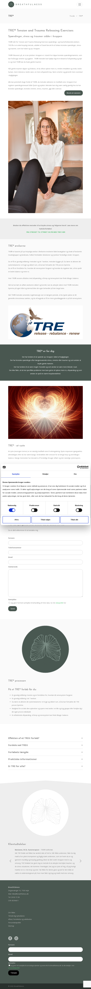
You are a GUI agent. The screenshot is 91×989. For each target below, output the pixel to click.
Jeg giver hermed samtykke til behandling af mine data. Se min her (38, 603)
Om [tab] (75, 474)
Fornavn (11, 538)
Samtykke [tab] (16, 474)
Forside (72, 16)
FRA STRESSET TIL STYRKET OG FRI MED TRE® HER (45, 232)
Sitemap (11, 926)
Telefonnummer (14, 548)
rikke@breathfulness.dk (20, 894)
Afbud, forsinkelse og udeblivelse (20, 919)
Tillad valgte (45, 520)
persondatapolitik (14, 968)
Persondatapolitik (14, 923)
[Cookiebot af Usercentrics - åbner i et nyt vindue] (78, 467)
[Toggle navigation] (80, 4)
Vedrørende (13, 567)
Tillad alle (74, 520)
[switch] (34, 510)
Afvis (17, 520)
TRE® (81, 16)
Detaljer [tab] (46, 474)
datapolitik (59, 603)
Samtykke (12, 599)
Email (10, 557)
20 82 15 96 (15, 897)
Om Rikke (11, 913)
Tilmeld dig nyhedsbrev (16, 916)
